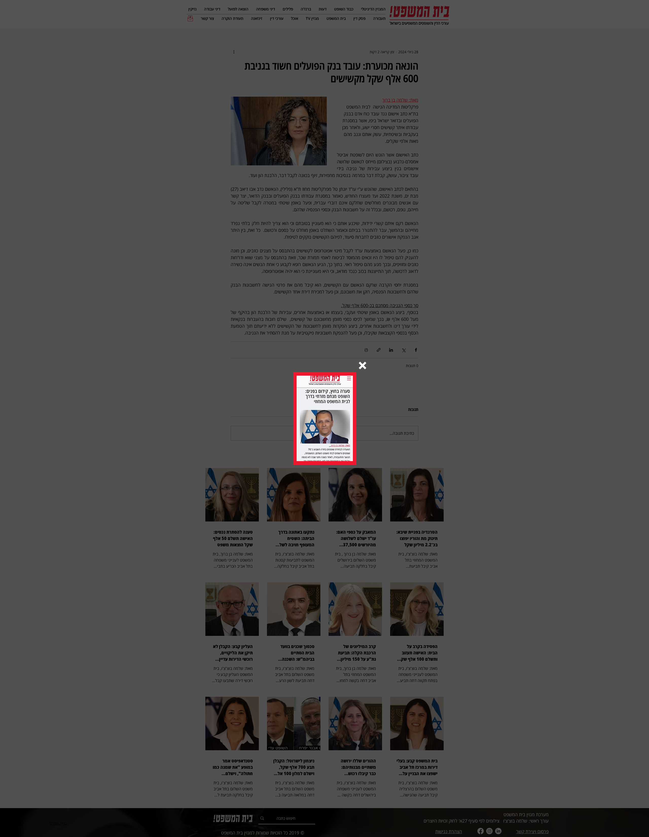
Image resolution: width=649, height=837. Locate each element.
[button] (362, 365)
